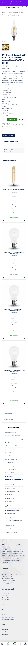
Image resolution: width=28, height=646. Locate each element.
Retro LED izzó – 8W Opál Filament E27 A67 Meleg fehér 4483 (14, 253)
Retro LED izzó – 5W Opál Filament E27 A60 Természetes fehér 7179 (14, 310)
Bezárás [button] (17, 3)
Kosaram (4, 627)
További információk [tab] (8, 135)
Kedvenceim (5, 629)
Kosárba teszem (11, 119)
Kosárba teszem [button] (14, 220)
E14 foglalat (9, 125)
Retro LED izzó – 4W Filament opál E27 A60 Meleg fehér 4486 (14, 371)
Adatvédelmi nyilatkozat (8, 617)
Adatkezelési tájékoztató (8, 619)
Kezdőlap (3, 12)
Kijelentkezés (5, 634)
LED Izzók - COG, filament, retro (13, 12)
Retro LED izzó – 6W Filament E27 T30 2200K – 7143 (14, 190)
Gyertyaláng (8, 14)
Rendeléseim (5, 632)
